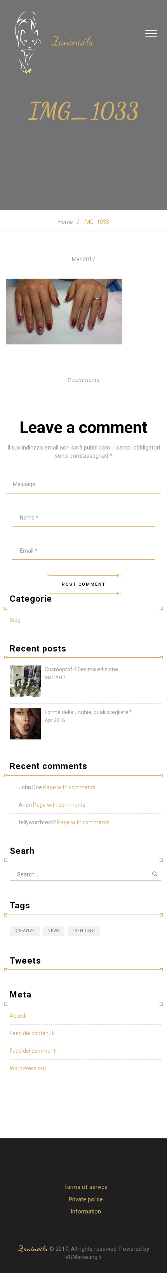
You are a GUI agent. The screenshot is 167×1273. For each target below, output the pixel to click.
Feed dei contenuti (32, 1033)
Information (86, 1211)
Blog (15, 620)
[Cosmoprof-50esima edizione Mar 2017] (85, 695)
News (53, 931)
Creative (24, 931)
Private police (86, 1199)
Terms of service (86, 1186)
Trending (83, 931)
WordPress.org (28, 1068)
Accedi (18, 1016)
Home (65, 222)
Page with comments (69, 787)
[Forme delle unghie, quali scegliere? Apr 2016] (85, 737)
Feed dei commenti (33, 1051)
